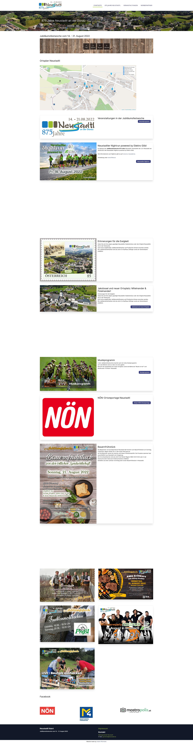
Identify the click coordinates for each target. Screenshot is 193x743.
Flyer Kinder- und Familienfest (140, 203)
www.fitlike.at (112, 157)
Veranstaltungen (130, 5)
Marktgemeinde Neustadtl (105, 735)
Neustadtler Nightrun (143, 161)
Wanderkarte (145, 327)
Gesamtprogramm (144, 121)
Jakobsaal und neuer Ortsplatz (140, 307)
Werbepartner (146, 5)
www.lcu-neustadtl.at (129, 154)
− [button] (41, 69)
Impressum (103, 728)
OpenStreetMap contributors (131, 109)
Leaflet (123, 109)
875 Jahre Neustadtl (112, 5)
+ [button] (41, 67)
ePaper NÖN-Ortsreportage (141, 403)
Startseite (98, 5)
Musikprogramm (144, 372)
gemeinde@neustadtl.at (109, 736)
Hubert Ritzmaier (101, 741)
